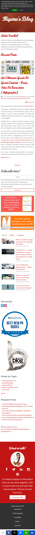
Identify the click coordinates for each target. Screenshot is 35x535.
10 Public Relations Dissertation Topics (14, 404)
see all (3, 393)
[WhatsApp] (26, 532)
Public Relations (9, 381)
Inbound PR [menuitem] (17, 509)
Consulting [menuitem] (17, 517)
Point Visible (29, 106)
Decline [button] (21, 10)
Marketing (20, 98)
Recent (4, 235)
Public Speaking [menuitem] (17, 513)
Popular (11, 235)
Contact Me (17, 497)
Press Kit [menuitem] (17, 525)
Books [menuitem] (17, 521)
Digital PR (15, 429)
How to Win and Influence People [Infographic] (17, 415)
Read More (4, 157)
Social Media (7, 383)
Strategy (3, 431)
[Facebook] (9, 532)
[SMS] (20, 532)
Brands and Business (10, 387)
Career (5, 389)
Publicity (9, 429)
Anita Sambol (21, 96)
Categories (20, 235)
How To (3, 429)
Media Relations (24, 429)
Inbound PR (27, 98)
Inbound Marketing (12, 98)
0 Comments (30, 102)
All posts (17, 165)
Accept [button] (14, 10)
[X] (15, 532)
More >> (9, 431)
